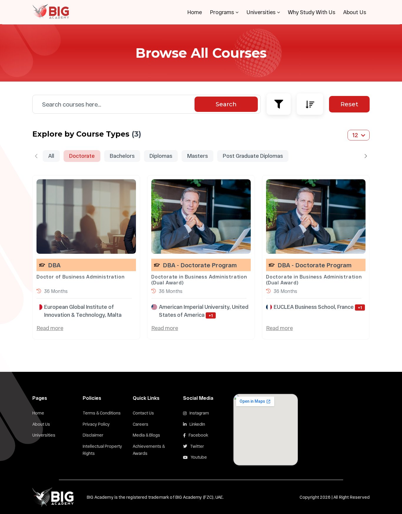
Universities (260, 12)
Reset (349, 104)
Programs (222, 12)
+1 (211, 315)
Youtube (199, 457)
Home (194, 12)
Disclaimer (93, 434)
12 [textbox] (355, 134)
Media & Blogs (146, 434)
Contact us (143, 412)
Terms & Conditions (102, 412)
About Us (354, 12)
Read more (49, 328)
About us (41, 424)
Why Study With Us (311, 12)
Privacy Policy (96, 424)
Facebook (198, 434)
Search (226, 104)
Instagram (199, 412)
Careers (140, 424)
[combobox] (359, 134)
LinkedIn (197, 424)
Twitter (197, 446)
